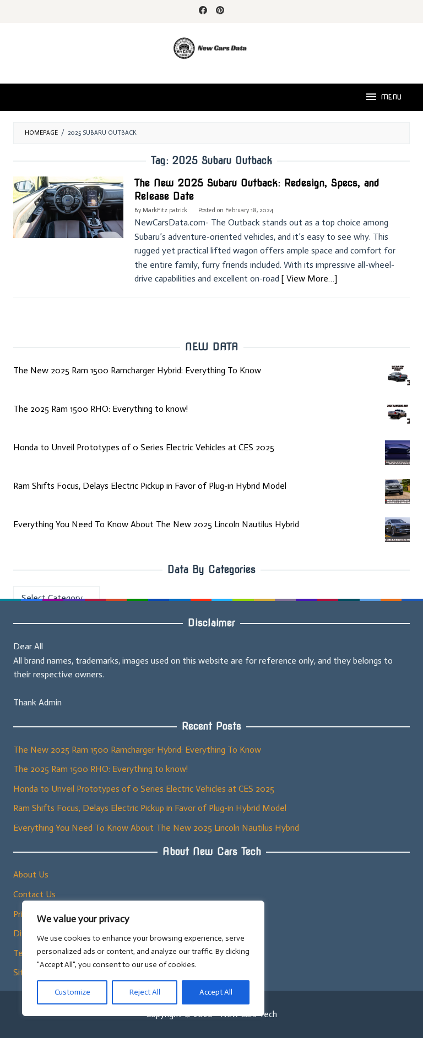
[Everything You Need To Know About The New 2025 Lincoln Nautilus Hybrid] (397, 529)
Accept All (215, 992)
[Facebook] (203, 11)
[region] (143, 958)
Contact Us (34, 894)
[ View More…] (309, 278)
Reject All (144, 992)
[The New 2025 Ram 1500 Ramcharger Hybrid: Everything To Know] (397, 375)
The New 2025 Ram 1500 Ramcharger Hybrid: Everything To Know (137, 370)
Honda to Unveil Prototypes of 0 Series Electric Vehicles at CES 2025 (143, 447)
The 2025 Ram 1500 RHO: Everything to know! (100, 409)
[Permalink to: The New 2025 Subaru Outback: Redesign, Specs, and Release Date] (68, 206)
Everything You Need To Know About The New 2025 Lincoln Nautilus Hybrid (156, 524)
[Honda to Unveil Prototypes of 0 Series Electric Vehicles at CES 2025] (397, 452)
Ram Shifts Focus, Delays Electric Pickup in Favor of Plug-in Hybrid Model (149, 486)
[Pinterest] (220, 11)
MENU (391, 97)
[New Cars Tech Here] (211, 47)
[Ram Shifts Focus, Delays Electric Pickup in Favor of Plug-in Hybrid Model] (397, 491)
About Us (30, 874)
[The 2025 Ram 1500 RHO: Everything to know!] (397, 414)
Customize (72, 992)
